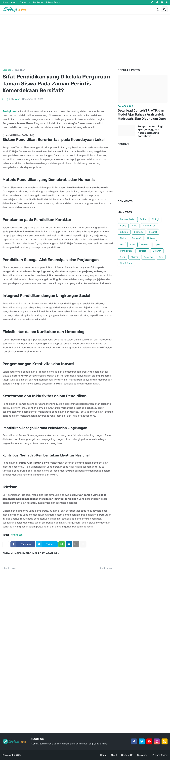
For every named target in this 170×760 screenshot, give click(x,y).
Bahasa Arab (127, 219)
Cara (134, 225)
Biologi (155, 219)
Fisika (123, 238)
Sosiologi (148, 257)
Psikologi (142, 250)
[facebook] (152, 2)
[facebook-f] (134, 741)
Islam (132, 244)
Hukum (151, 238)
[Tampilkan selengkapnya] (83, 544)
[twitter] (157, 2)
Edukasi (124, 232)
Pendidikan (19, 70)
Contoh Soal (149, 225)
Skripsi (134, 257)
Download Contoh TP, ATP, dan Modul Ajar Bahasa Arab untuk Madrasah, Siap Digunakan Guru (142, 114)
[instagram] (157, 741)
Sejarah (157, 250)
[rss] (167, 2)
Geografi (136, 238)
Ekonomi (138, 232)
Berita (143, 219)
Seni (122, 257)
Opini (157, 244)
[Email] (76, 544)
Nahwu (145, 244)
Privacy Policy (53, 2)
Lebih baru (9, 568)
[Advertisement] (85, 41)
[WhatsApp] (61, 544)
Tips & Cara (126, 263)
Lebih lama (106, 568)
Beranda (6, 70)
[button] (158, 9)
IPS (122, 244)
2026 (18, 755)
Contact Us (25, 2)
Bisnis (123, 225)
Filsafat (153, 232)
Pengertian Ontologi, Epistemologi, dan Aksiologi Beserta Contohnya (150, 131)
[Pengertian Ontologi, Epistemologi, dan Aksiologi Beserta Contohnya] (126, 130)
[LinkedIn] (69, 544)
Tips (161, 257)
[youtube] (162, 2)
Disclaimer (38, 2)
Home (5, 2)
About (14, 2)
